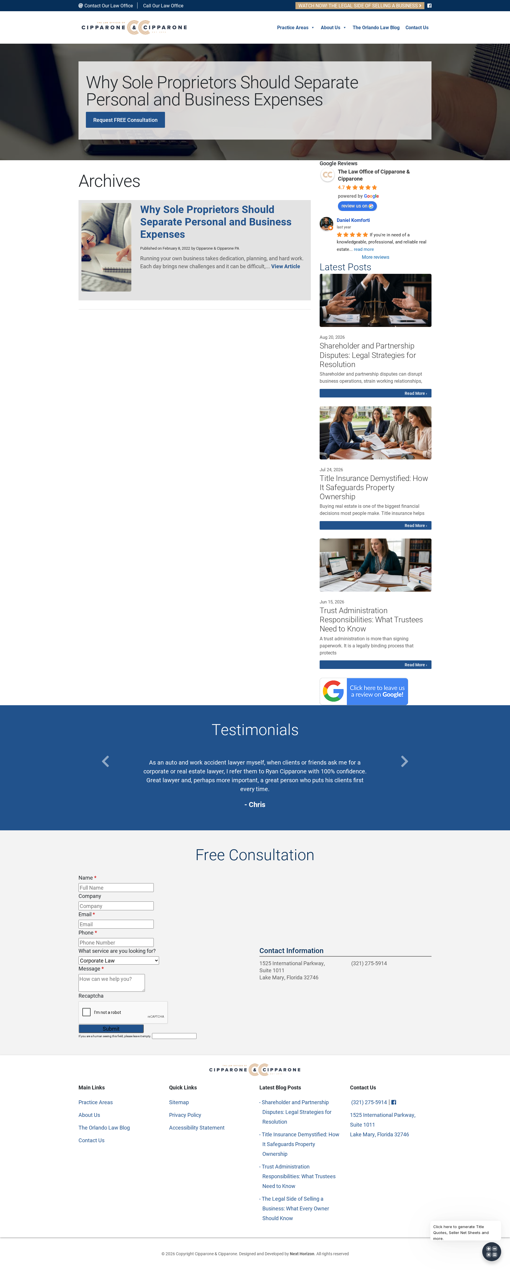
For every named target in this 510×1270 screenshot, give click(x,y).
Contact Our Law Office (108, 5)
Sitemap (179, 1102)
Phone (88, 932)
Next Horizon (302, 1253)
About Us (330, 27)
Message (91, 968)
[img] (375, 300)
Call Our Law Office (162, 5)
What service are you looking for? (117, 950)
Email (87, 914)
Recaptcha (91, 995)
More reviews (375, 257)
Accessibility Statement (197, 1127)
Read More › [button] (416, 393)
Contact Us (417, 27)
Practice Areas (292, 27)
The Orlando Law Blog (376, 27)
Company (90, 895)
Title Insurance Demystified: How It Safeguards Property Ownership (300, 1144)
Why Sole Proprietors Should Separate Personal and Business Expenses (216, 221)
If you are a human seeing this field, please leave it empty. (115, 1036)
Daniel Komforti (353, 220)
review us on (354, 205)
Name (88, 877)
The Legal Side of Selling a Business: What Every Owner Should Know (295, 1208)
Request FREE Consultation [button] (125, 119)
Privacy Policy (185, 1114)
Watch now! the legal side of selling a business (358, 5)
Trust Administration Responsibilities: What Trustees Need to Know (299, 1176)
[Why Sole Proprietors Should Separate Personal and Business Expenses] (106, 289)
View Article (285, 266)
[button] (105, 761)
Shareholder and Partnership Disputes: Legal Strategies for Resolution (296, 1112)
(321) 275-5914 (368, 963)
